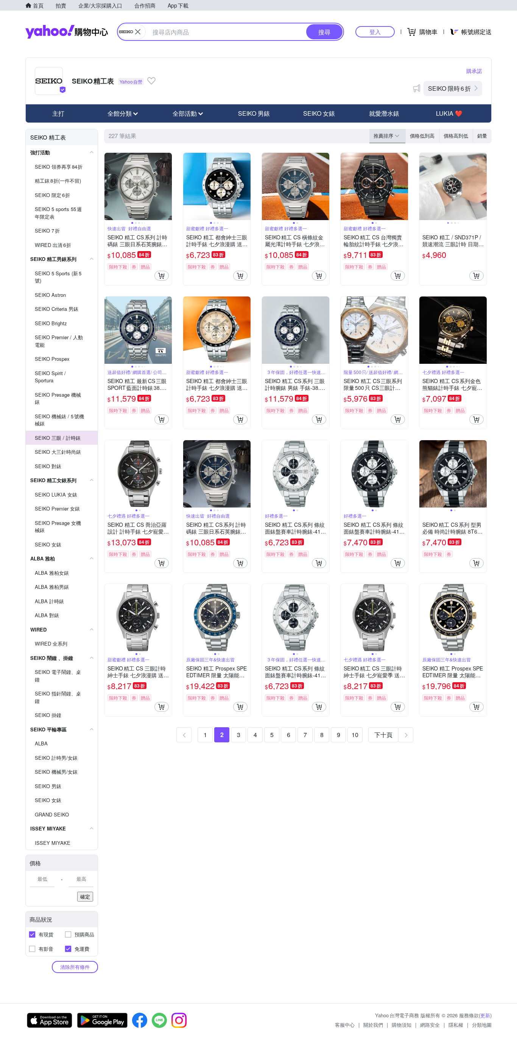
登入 (375, 32)
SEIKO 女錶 (319, 113)
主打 (58, 113)
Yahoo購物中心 (66, 32)
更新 (485, 1015)
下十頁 (383, 734)
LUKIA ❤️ (449, 113)
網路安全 (430, 1024)
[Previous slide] (109, 186)
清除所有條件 (75, 966)
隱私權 (455, 1024)
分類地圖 (482, 1024)
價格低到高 (422, 135)
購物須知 (401, 1024)
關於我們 (373, 1024)
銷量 (482, 135)
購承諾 (474, 70)
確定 (85, 896)
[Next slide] (167, 186)
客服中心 (345, 1024)
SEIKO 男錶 (254, 113)
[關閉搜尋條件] (137, 31)
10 (355, 734)
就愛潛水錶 (384, 113)
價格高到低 (456, 135)
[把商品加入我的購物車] (161, 276)
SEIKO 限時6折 (449, 88)
